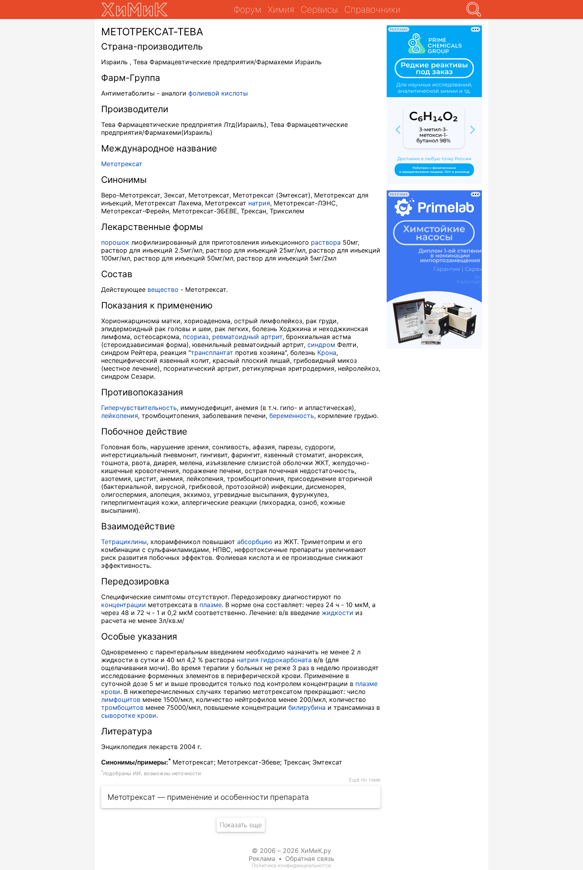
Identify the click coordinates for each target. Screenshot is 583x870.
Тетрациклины (124, 542)
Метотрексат (121, 164)
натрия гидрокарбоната (274, 660)
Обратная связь (309, 858)
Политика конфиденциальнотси (291, 865)
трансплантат (212, 352)
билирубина (307, 707)
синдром (321, 345)
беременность (291, 416)
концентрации (123, 605)
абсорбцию (254, 542)
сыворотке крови (128, 715)
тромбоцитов (122, 707)
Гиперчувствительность (139, 408)
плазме (210, 605)
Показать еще (241, 825)
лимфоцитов (120, 699)
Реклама (262, 858)
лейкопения (119, 416)
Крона (326, 352)
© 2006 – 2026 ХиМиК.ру (291, 851)
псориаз (196, 337)
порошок (115, 242)
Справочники (372, 9)
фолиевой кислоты (218, 93)
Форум (247, 9)
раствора (326, 242)
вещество (163, 289)
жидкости (337, 613)
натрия (259, 203)
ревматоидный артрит (247, 337)
